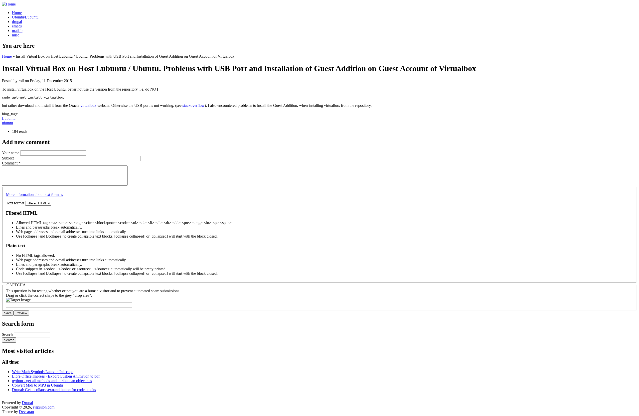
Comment (11, 163)
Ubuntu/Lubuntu (25, 17)
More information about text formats (34, 194)
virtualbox (88, 105)
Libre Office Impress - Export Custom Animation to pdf (56, 376)
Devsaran (26, 412)
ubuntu (7, 123)
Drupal (27, 403)
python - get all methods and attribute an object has (52, 381)
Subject (8, 158)
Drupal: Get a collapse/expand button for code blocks (54, 390)
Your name (11, 153)
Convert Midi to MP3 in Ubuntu (37, 385)
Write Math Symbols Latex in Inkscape (42, 372)
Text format (15, 203)
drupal (17, 21)
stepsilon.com (43, 407)
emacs (17, 26)
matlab (17, 30)
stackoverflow (193, 105)
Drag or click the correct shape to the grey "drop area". (49, 295)
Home (17, 12)
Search (8, 334)
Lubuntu (8, 118)
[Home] (9, 4)
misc (15, 35)
